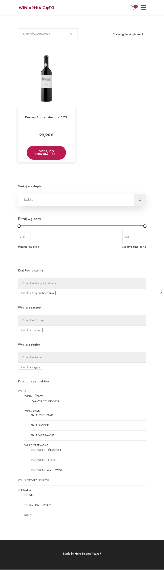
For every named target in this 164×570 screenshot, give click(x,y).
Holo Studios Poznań (88, 553)
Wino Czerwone (36, 445)
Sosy (27, 515)
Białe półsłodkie (42, 415)
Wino (22, 391)
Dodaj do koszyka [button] (44, 152)
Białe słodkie (40, 425)
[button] (48, 33)
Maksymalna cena (134, 247)
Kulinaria (24, 490)
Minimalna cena (28, 247)
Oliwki (28, 495)
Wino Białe (32, 411)
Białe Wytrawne (42, 435)
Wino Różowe (34, 396)
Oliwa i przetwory (37, 505)
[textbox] (36, 293)
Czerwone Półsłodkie (46, 450)
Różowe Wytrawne (45, 401)
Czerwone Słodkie (44, 460)
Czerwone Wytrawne (47, 470)
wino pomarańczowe (34, 480)
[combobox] (37, 293)
